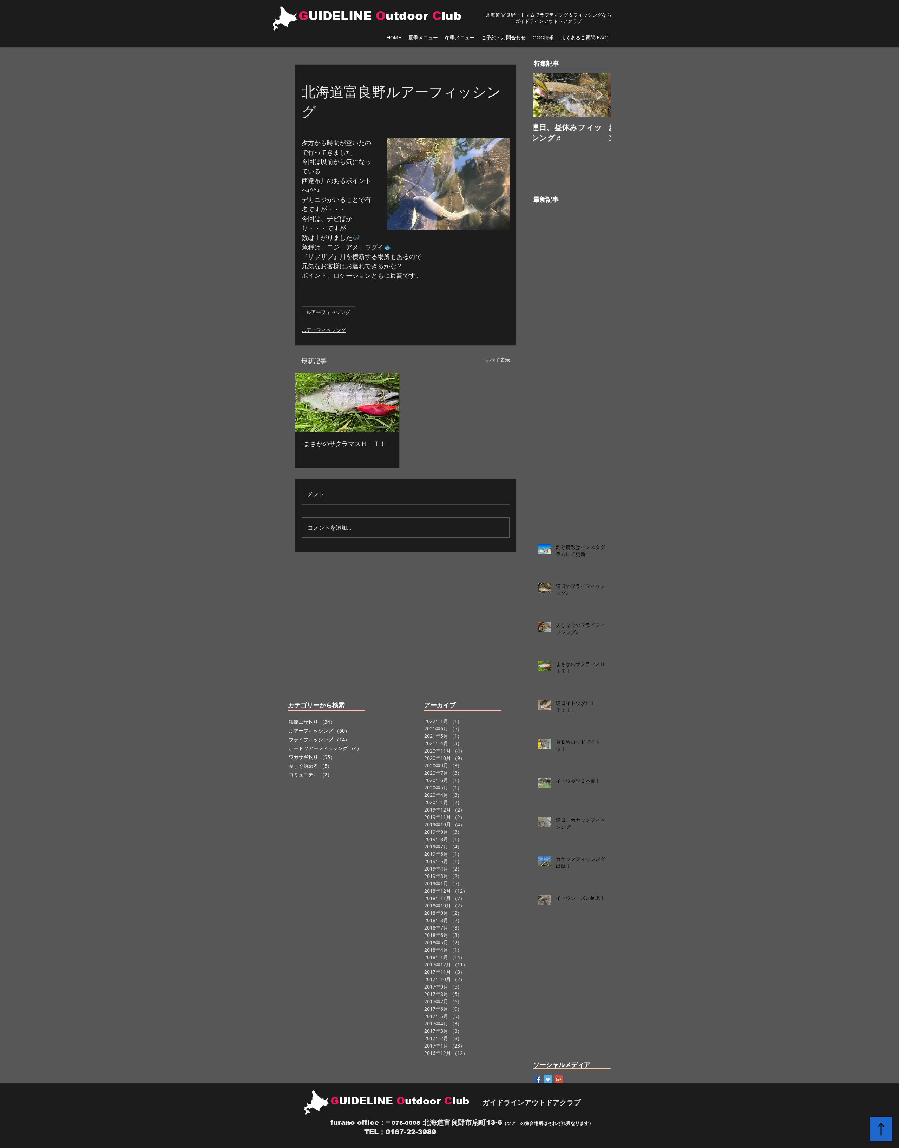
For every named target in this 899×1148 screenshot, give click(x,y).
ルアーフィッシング (328, 312)
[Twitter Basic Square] (548, 1079)
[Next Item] (599, 95)
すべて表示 (497, 359)
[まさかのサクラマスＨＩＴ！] (347, 402)
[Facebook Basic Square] (537, 1079)
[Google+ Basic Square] (559, 1079)
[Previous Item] (545, 95)
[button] (423, 38)
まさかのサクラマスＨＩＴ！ (345, 443)
